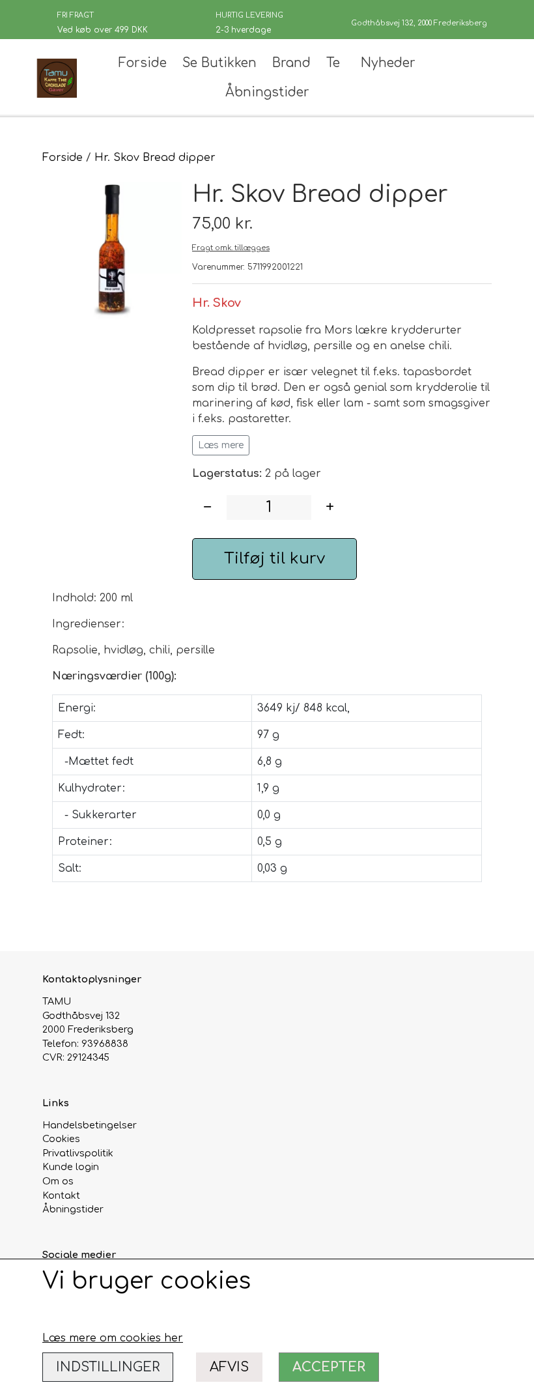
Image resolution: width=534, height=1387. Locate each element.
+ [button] (330, 507)
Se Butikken (219, 63)
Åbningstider (267, 92)
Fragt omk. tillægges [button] (231, 248)
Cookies (61, 1139)
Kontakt (61, 1195)
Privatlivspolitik (77, 1153)
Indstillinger (108, 1367)
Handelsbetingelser (89, 1125)
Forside (143, 63)
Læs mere (221, 445)
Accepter (328, 1367)
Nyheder (388, 63)
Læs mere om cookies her (112, 1338)
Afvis (229, 1367)
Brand (291, 63)
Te (333, 63)
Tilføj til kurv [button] (274, 558)
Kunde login (70, 1167)
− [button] (207, 507)
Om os (58, 1181)
